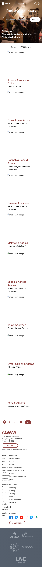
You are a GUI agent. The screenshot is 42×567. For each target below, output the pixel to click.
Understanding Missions (17, 476)
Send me (10, 445)
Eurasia (4, 496)
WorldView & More (15, 467)
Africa (4, 490)
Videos (11, 464)
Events (11, 473)
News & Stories (14, 458)
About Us (12, 503)
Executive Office (15, 500)
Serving (12, 497)
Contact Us (17, 523)
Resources (13, 455)
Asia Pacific (6, 493)
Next (28, 422)
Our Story (12, 485)
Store (11, 479)
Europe (4, 499)
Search (35, 20)
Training (12, 494)
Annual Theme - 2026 (16, 470)
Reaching (12, 488)
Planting (12, 491)
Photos (11, 461)
